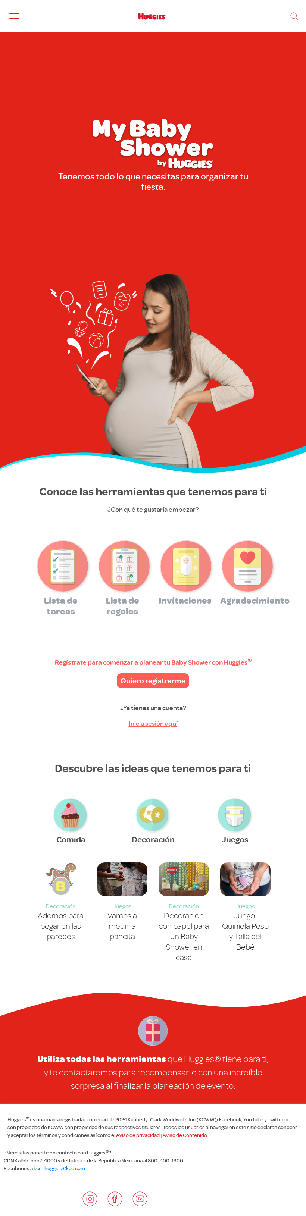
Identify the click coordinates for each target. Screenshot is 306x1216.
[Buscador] (294, 16)
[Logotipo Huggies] (152, 16)
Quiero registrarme (153, 681)
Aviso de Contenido (185, 1135)
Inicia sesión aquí (153, 723)
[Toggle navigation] (14, 16)
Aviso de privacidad (138, 1135)
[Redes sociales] (89, 1198)
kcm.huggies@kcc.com (59, 1168)
